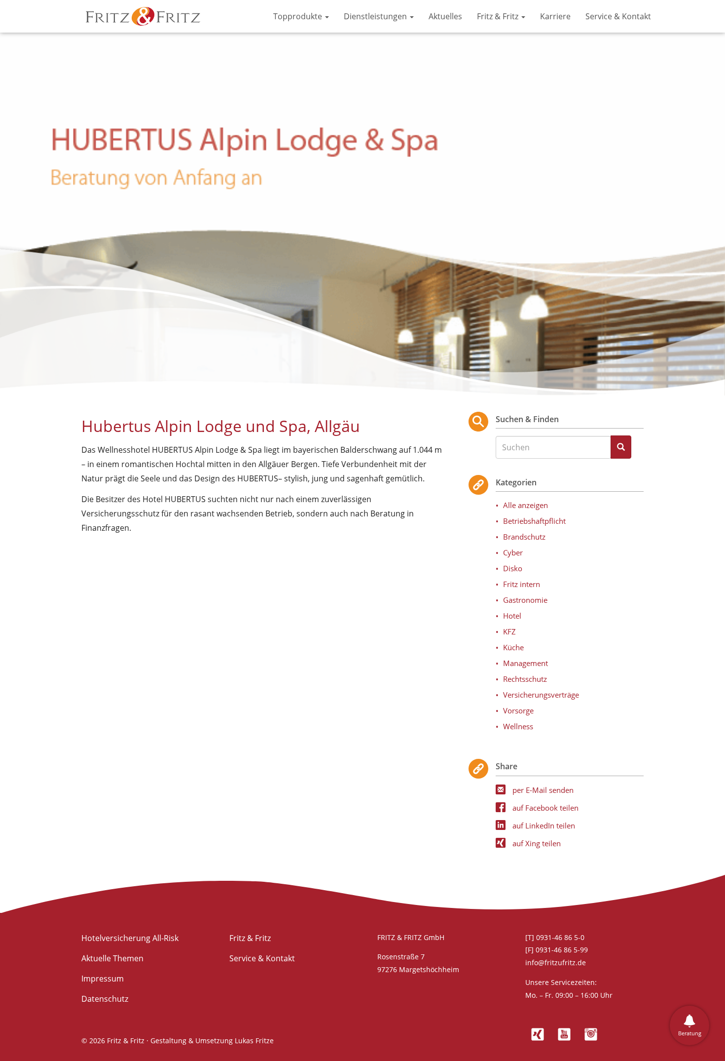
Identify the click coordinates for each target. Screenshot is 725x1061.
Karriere (555, 16)
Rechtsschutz (525, 679)
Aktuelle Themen (112, 958)
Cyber (513, 552)
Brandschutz (524, 537)
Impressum (102, 978)
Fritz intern (521, 584)
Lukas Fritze (254, 1040)
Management (525, 663)
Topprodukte (298, 16)
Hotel (512, 616)
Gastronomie (525, 600)
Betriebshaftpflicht (534, 521)
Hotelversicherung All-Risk (130, 938)
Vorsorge (518, 710)
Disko (512, 568)
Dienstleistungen (376, 16)
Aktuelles (445, 16)
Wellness (518, 726)
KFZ (509, 631)
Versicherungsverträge (541, 695)
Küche (513, 647)
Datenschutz (104, 998)
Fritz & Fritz (498, 16)
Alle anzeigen (525, 505)
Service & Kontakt (618, 16)
